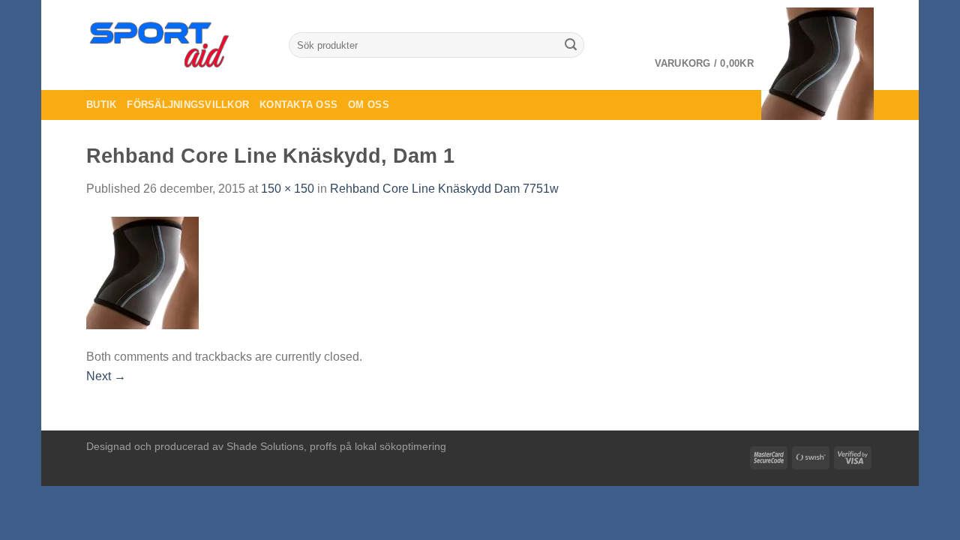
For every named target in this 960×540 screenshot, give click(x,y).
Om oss (368, 104)
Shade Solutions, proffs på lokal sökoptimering (336, 446)
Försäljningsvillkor (188, 104)
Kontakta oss (299, 104)
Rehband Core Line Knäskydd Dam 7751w (444, 188)
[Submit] (571, 45)
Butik (101, 104)
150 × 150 (287, 188)
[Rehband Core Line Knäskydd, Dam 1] (142, 272)
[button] (764, 64)
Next (106, 376)
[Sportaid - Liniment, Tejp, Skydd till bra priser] (160, 45)
